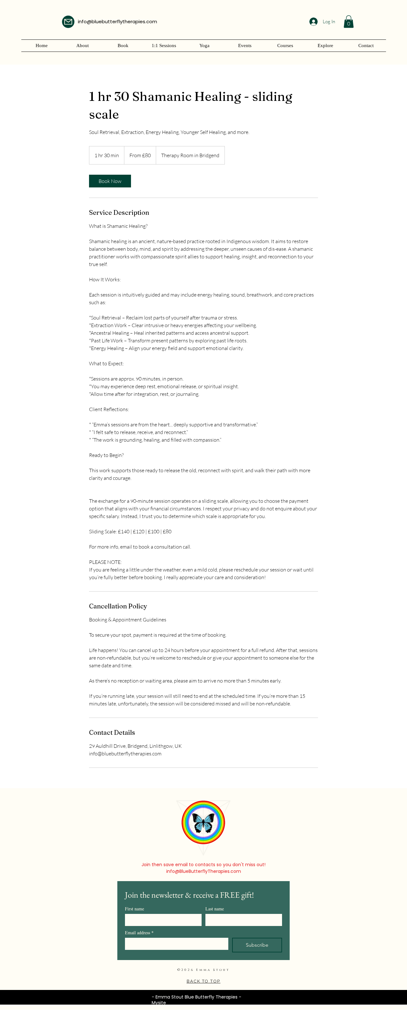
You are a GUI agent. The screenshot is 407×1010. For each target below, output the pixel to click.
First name (134, 908)
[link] (110, 181)
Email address (139, 932)
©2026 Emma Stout (203, 970)
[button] (348, 21)
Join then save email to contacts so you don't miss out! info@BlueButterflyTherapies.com (203, 867)
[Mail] (68, 22)
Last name (214, 908)
